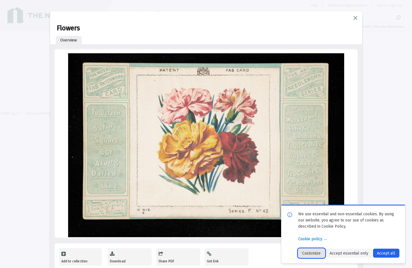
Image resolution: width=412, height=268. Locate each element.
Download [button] (118, 261)
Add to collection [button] (74, 261)
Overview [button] (68, 40)
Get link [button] (213, 261)
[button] (355, 18)
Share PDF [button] (166, 261)
